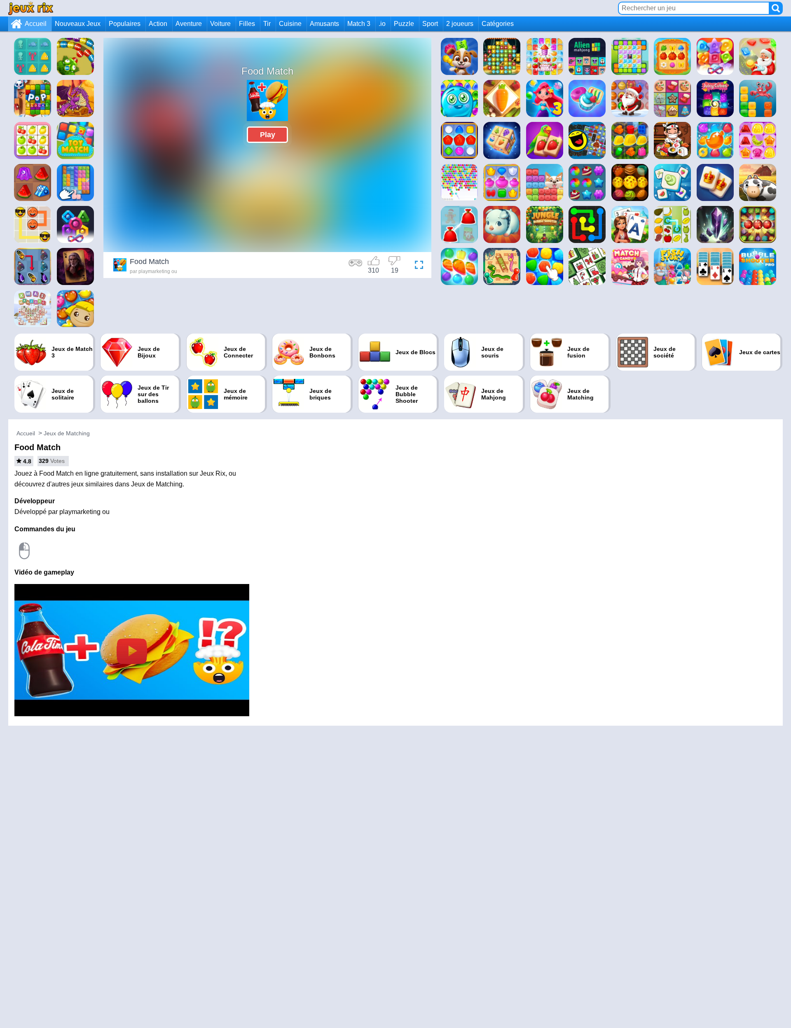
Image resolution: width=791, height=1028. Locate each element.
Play (267, 135)
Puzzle (404, 23)
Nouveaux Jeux (78, 23)
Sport (430, 23)
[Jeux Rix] (30, 8)
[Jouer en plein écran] (417, 266)
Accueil (36, 23)
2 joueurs (459, 23)
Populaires (124, 23)
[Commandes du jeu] (356, 266)
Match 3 (358, 23)
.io (382, 23)
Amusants (324, 23)
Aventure (189, 23)
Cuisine (290, 23)
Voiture (220, 23)
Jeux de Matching (67, 433)
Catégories (498, 23)
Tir (267, 23)
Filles (247, 23)
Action (158, 23)
